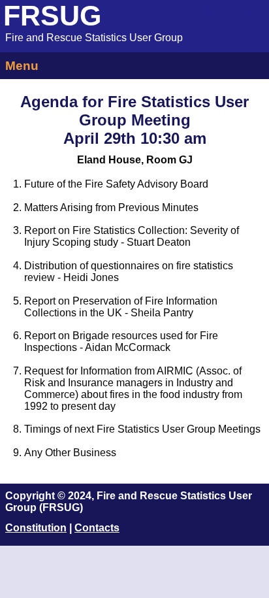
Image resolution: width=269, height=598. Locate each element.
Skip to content (229, 10)
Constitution (36, 527)
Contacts (96, 527)
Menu (22, 66)
